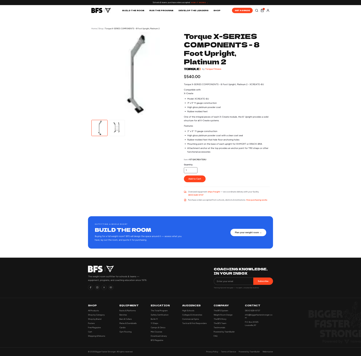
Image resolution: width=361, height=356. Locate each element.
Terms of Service (228, 351)
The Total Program (159, 310)
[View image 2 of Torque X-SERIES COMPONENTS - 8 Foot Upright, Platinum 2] (117, 128)
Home (94, 28)
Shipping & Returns (96, 336)
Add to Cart (194, 178)
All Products (93, 310)
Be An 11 (154, 319)
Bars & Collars (125, 319)
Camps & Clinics (158, 327)
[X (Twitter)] (104, 287)
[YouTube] (110, 287)
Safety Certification (160, 315)
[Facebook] (90, 287)
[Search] (256, 10)
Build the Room (133, 10)
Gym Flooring (125, 332)
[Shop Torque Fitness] (192, 69)
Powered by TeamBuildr (224, 332)
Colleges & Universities (192, 315)
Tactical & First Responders (194, 323)
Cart (90, 332)
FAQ (215, 336)
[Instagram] (97, 287)
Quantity (188, 164)
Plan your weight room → (248, 232)
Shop (216, 10)
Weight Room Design (223, 315)
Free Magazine (94, 327)
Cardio (122, 327)
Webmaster (268, 351)
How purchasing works (256, 200)
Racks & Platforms (127, 310)
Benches (123, 315)
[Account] (268, 10)
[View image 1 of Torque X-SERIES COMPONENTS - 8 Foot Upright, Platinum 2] (99, 128)
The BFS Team (220, 323)
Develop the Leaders (193, 10)
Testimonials (219, 327)
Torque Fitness (213, 69)
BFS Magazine (157, 340)
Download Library (159, 336)
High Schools (188, 310)
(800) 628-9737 (195, 195)
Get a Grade (242, 10)
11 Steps (154, 323)
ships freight (214, 192)
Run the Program (161, 10)
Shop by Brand (94, 319)
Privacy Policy (212, 351)
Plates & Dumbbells (128, 323)
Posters (91, 323)
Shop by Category (96, 315)
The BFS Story (220, 319)
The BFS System (221, 310)
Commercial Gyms (190, 319)
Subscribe (263, 281)
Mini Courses (156, 332)
